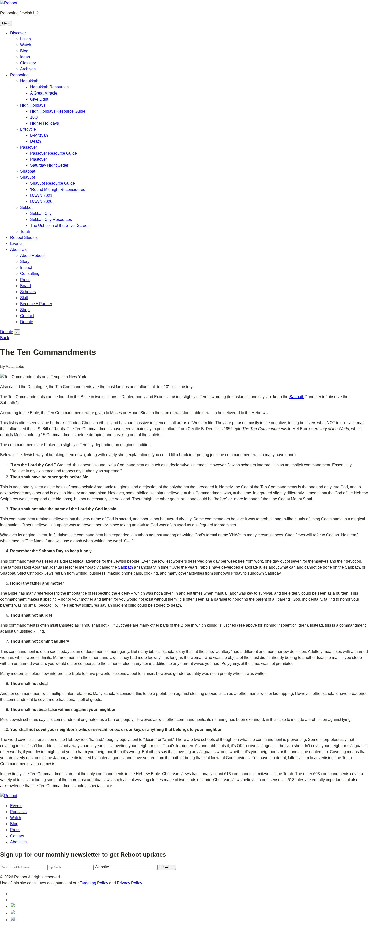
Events (16, 243)
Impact (26, 267)
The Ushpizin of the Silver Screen (60, 225)
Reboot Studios (24, 237)
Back (4, 338)
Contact (27, 316)
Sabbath (296, 397)
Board (25, 286)
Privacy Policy (129, 883)
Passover (28, 147)
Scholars (28, 292)
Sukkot (26, 207)
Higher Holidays (44, 123)
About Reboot (32, 255)
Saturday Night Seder (49, 165)
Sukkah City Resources (51, 219)
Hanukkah (29, 81)
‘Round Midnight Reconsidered (57, 189)
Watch (25, 45)
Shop (25, 310)
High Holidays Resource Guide (57, 111)
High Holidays (32, 105)
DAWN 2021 (41, 195)
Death (35, 141)
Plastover (38, 159)
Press (25, 279)
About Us (18, 249)
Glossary (28, 63)
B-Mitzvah (39, 135)
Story (24, 261)
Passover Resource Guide (53, 153)
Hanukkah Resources (49, 87)
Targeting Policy (94, 883)
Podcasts (18, 812)
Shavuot (27, 177)
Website (102, 867)
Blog (24, 51)
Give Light (39, 99)
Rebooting (19, 75)
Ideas (25, 57)
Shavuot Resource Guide (52, 183)
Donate (26, 322)
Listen (25, 39)
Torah (25, 231)
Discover (18, 33)
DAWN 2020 (41, 201)
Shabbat (27, 171)
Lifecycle (28, 129)
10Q (34, 117)
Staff (24, 298)
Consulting (29, 273)
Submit (166, 867)
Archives (28, 69)
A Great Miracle (43, 93)
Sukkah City (41, 213)
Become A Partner (36, 304)
